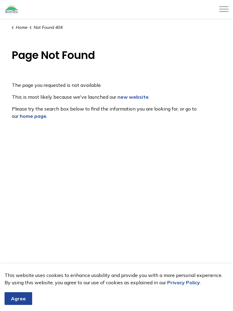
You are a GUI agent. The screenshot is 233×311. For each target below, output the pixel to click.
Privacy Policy (183, 282)
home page (33, 116)
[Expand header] (224, 9)
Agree (18, 299)
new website (133, 97)
